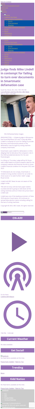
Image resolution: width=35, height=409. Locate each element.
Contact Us (8, 35)
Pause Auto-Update (7, 362)
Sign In (6, 62)
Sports (10, 21)
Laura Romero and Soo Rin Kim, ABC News (15, 92)
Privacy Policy (8, 398)
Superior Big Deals (10, 17)
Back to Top (19, 362)
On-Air (6, 29)
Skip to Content (6, 2)
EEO (5, 396)
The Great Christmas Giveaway (14, 27)
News (20, 19)
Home (6, 40)
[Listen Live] (17, 241)
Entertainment (13, 23)
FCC (5, 394)
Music (6, 31)
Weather (11, 25)
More (2, 373)
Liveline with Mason (7, 297)
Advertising (8, 33)
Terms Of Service (10, 400)
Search (6, 64)
